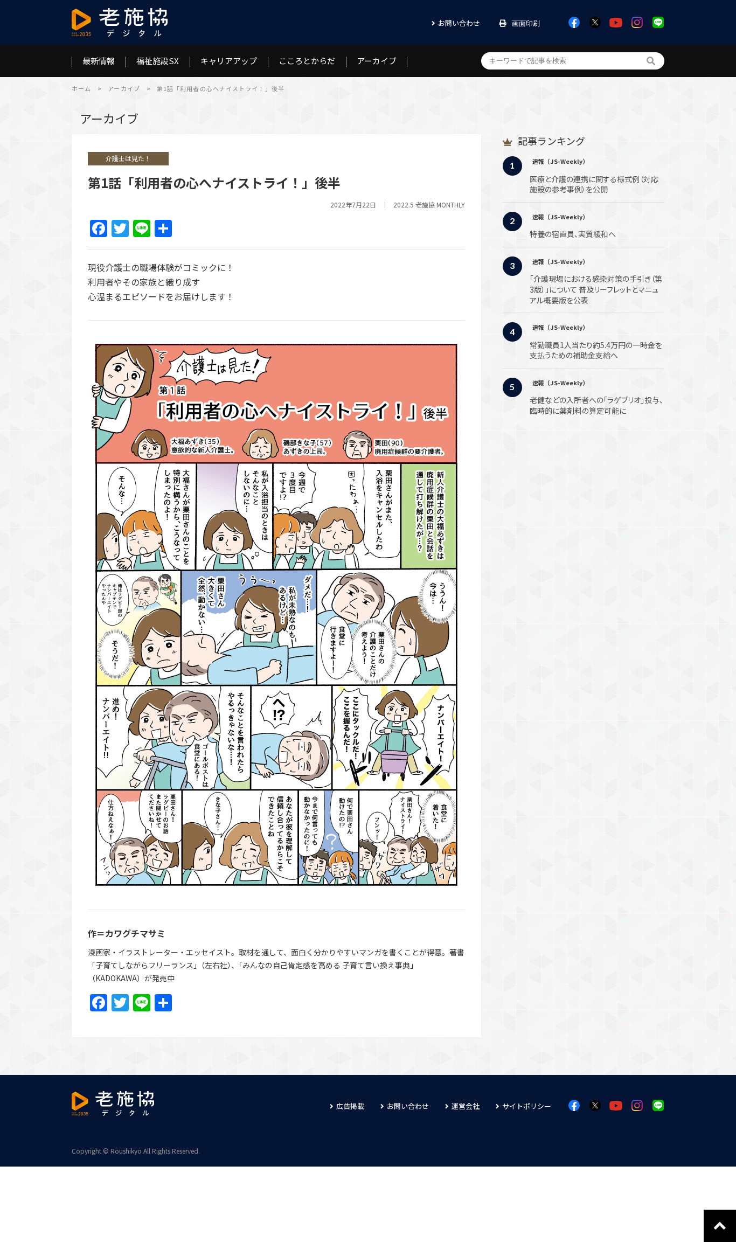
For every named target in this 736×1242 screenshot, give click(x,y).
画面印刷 (526, 23)
